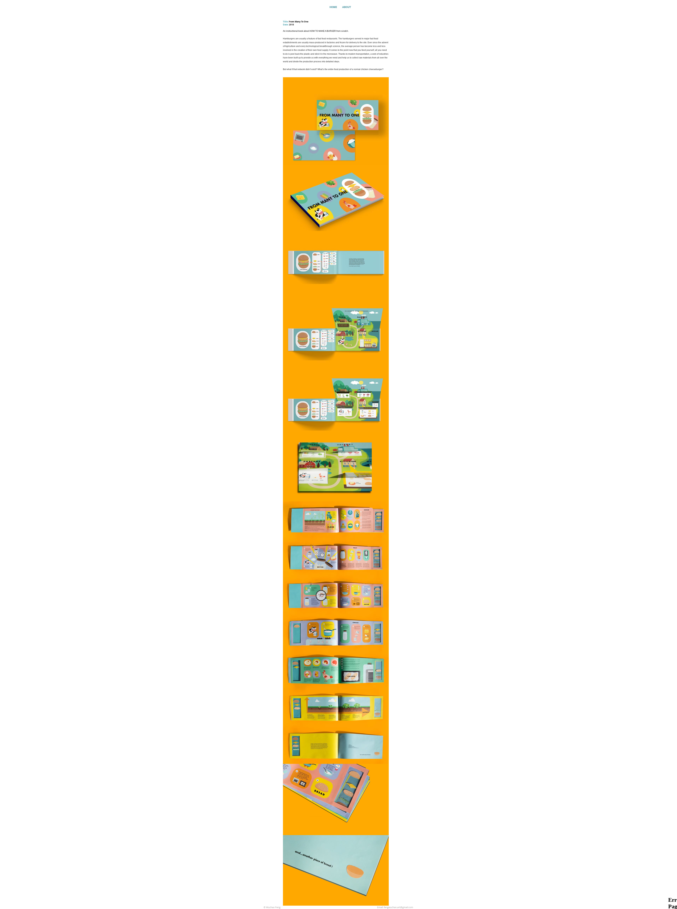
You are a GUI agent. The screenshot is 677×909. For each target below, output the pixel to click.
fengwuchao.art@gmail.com (398, 907)
